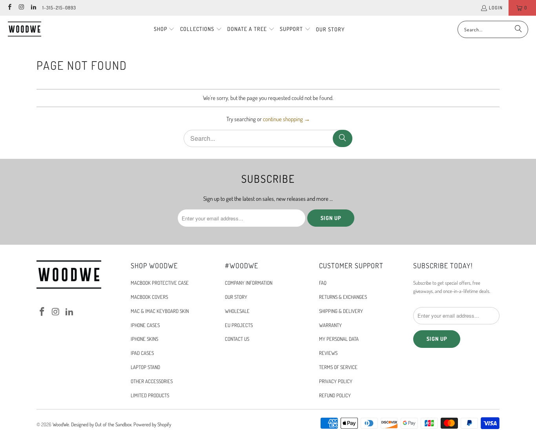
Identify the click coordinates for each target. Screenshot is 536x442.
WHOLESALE (237, 311)
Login (496, 8)
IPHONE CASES (145, 325)
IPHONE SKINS (144, 339)
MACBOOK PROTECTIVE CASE (160, 283)
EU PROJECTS (239, 325)
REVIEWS (328, 353)
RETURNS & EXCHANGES (343, 297)
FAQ (322, 283)
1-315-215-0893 (59, 8)
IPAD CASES (142, 353)
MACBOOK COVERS (149, 297)
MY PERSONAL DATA (339, 339)
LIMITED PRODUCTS (150, 395)
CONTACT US (237, 339)
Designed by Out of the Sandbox (101, 424)
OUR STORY (236, 297)
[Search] (518, 29)
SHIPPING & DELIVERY (341, 311)
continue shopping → (286, 119)
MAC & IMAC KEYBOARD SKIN (160, 311)
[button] (164, 29)
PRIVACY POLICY (335, 381)
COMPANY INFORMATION (248, 283)
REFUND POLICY (335, 395)
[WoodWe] (24, 29)
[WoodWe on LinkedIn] (33, 8)
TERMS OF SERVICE (338, 367)
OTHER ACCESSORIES (152, 381)
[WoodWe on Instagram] (21, 8)
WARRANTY (330, 325)
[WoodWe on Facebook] (9, 8)
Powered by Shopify (152, 424)
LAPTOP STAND (145, 367)
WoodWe (61, 424)
